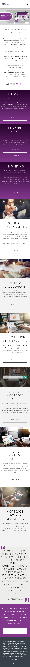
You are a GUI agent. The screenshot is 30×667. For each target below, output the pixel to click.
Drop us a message (15, 631)
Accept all (14, 663)
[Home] (5, 4)
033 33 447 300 (18, 84)
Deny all (14, 659)
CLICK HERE (15, 117)
